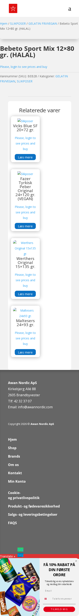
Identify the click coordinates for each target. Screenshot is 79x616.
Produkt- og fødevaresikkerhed (34, 506)
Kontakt (15, 473)
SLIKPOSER (18, 23)
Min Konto (17, 481)
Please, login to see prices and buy (23, 67)
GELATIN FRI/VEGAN (42, 23)
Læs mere (25, 157)
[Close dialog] (76, 560)
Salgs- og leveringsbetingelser (32, 514)
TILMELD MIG (59, 609)
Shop (12, 448)
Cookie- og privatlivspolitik (24, 495)
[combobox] (47, 598)
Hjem (3, 23)
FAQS (12, 523)
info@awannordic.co (34, 407)
